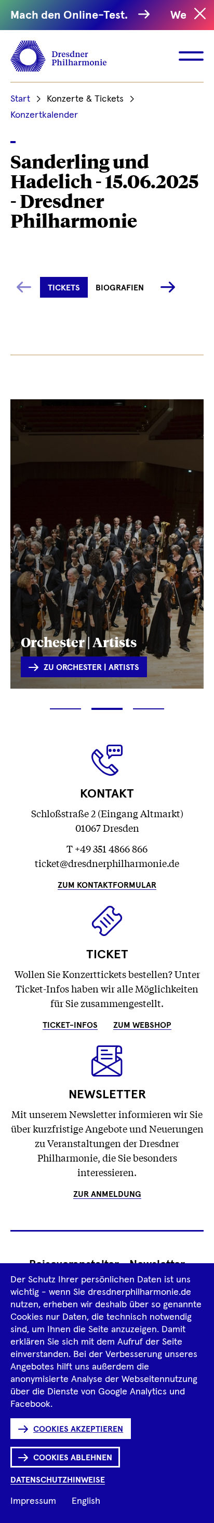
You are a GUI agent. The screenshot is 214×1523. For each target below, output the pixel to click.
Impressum (33, 1501)
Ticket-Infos (70, 1025)
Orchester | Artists (79, 641)
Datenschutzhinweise (57, 1480)
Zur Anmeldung (107, 1194)
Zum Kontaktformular (107, 885)
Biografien (120, 288)
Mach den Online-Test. (71, 15)
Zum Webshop (142, 1025)
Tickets (64, 288)
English (86, 1501)
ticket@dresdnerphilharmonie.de (107, 863)
